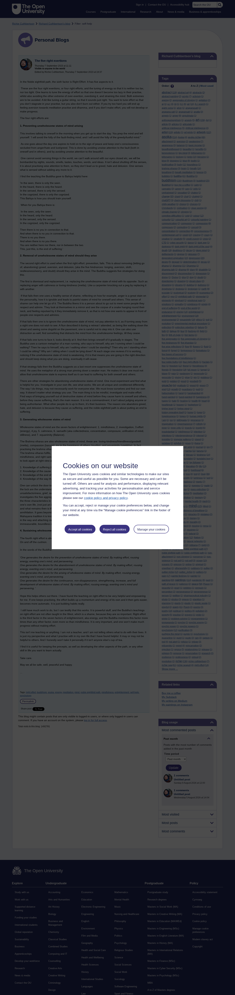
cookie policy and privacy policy (106, 498)
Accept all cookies (80, 529)
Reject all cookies (114, 529)
